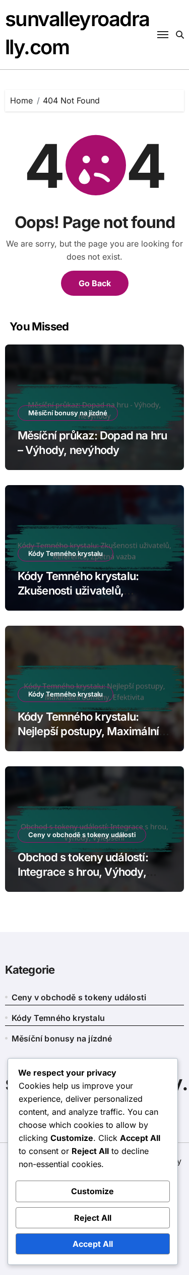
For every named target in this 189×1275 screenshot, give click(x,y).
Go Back (95, 283)
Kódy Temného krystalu (65, 553)
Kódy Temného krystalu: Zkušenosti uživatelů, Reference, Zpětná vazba (81, 590)
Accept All (93, 1244)
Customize (92, 1191)
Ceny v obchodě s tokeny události (82, 835)
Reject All (92, 1218)
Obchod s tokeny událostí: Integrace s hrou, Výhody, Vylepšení (83, 871)
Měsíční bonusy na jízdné (67, 413)
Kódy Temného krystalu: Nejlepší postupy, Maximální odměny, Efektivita (88, 731)
